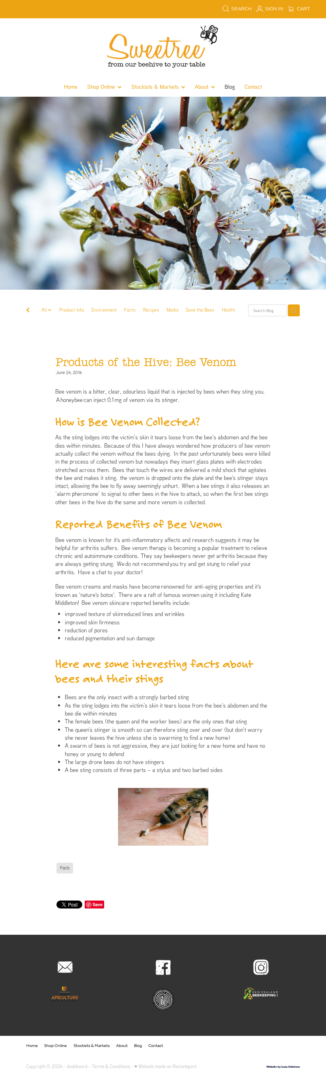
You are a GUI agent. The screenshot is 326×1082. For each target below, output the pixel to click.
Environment (104, 310)
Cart (303, 9)
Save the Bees (200, 310)
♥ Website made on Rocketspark (165, 1066)
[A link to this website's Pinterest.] (280, 1045)
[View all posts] (27, 310)
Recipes (151, 310)
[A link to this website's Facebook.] (254, 1045)
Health (228, 310)
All (44, 310)
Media (173, 310)
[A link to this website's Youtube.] (292, 1045)
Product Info (71, 310)
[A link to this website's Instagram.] (267, 1045)
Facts (130, 310)
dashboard (77, 1066)
